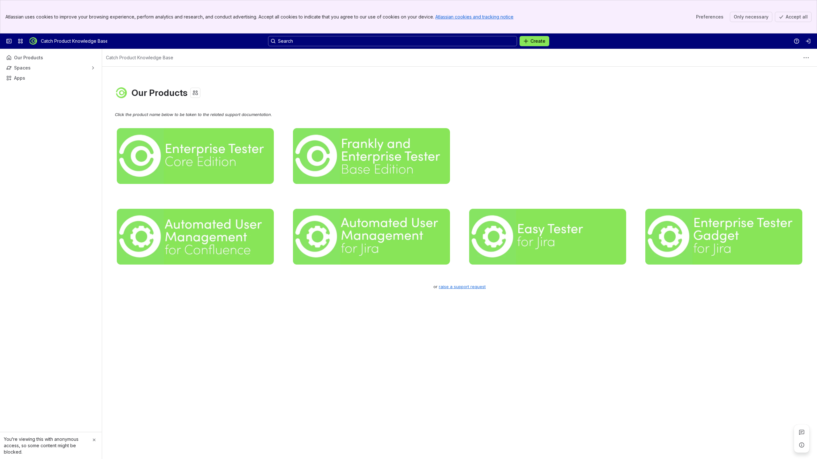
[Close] (94, 440)
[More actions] (806, 58)
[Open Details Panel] (802, 445)
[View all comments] (802, 432)
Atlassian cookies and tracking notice (474, 16)
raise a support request (462, 286)
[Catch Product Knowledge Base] (33, 41)
